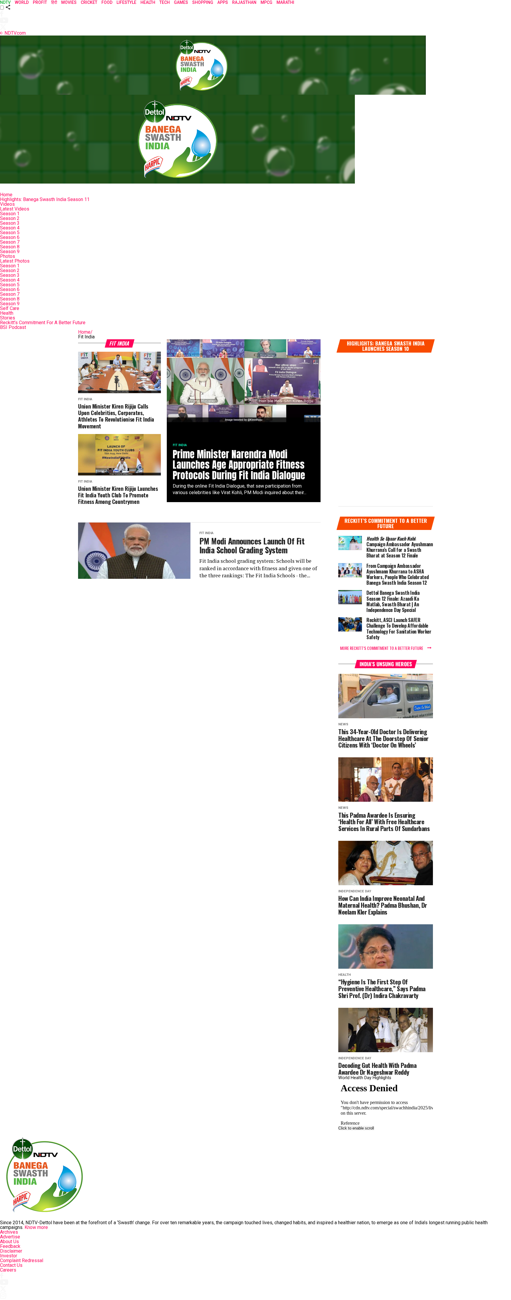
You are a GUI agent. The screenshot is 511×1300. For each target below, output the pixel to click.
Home (6, 194)
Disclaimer (11, 1251)
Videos (7, 204)
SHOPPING (202, 2)
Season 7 (10, 242)
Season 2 (10, 218)
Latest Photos (15, 261)
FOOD (106, 2)
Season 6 (10, 237)
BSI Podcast (13, 327)
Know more (36, 1227)
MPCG (266, 2)
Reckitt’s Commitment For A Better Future (42, 322)
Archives (9, 1232)
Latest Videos (14, 209)
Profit (40, 2)
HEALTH (147, 2)
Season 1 (10, 213)
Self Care (9, 308)
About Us (9, 1241)
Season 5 (10, 232)
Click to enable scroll (356, 1128)
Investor (8, 1256)
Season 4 (10, 228)
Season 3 (10, 223)
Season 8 (10, 247)
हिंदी (54, 2)
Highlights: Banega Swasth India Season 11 (45, 199)
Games (181, 2)
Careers (8, 1270)
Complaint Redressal (21, 1260)
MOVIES (69, 2)
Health (6, 313)
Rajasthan (244, 2)
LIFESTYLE (126, 2)
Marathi (285, 2)
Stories (7, 318)
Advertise (10, 1237)
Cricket (89, 2)
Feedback (10, 1246)
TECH (164, 2)
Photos (7, 256)
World (22, 2)
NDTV (5, 2)
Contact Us (11, 1265)
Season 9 (10, 251)
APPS (222, 2)
